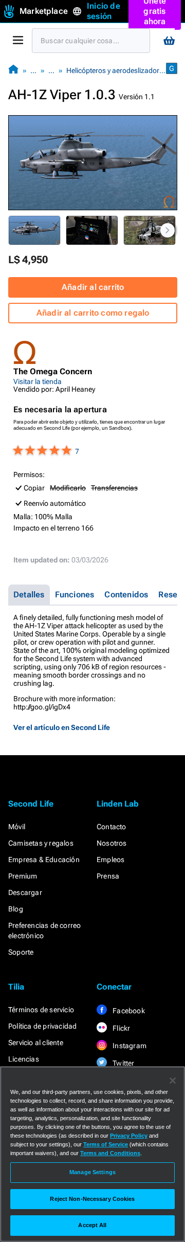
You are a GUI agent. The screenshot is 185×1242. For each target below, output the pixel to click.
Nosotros (112, 843)
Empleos (110, 859)
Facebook (128, 1011)
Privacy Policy (128, 1136)
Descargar (25, 892)
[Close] (172, 1080)
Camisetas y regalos (40, 843)
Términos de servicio (41, 1010)
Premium (22, 876)
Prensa (108, 876)
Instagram (128, 1046)
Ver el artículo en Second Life (61, 727)
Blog (15, 909)
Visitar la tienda (37, 381)
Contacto (111, 827)
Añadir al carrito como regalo (93, 313)
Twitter (123, 1063)
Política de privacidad (42, 1026)
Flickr (120, 1028)
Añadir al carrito (93, 287)
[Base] (13, 70)
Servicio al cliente (35, 1042)
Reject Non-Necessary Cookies (92, 1199)
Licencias (23, 1059)
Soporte (20, 952)
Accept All (92, 1225)
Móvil (16, 827)
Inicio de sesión (103, 11)
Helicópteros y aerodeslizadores (116, 70)
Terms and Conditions (110, 1153)
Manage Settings (92, 1172)
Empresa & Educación (44, 859)
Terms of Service (105, 1144)
